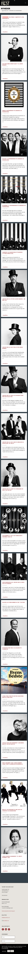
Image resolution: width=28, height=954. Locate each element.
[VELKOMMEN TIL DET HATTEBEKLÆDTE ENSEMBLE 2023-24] (14, 520)
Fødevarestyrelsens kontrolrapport (8, 911)
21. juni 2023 (4, 302)
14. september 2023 (5, 161)
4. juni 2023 (4, 398)
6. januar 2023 (4, 650)
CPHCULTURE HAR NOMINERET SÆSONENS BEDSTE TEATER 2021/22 (13, 743)
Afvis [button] (12, 951)
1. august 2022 (4, 699)
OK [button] (8, 951)
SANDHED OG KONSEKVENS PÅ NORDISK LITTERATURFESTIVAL (12, 253)
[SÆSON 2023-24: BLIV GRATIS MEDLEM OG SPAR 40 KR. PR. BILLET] (14, 426)
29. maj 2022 (4, 812)
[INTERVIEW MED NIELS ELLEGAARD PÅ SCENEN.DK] (14, 632)
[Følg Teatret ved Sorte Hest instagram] (9, 929)
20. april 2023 (4, 604)
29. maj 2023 (4, 445)
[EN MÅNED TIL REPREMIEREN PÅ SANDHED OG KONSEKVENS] (14, 190)
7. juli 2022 (4, 745)
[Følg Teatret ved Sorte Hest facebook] (3, 929)
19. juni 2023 (4, 350)
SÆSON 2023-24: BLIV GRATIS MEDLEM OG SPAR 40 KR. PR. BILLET (13, 442)
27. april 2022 (4, 859)
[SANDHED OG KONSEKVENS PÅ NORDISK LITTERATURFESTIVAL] (14, 236)
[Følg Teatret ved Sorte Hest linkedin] (6, 929)
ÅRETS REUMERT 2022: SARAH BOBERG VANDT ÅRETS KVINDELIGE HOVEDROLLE (12, 763)
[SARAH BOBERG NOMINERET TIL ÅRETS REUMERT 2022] (14, 840)
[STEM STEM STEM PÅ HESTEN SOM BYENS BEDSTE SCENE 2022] (14, 680)
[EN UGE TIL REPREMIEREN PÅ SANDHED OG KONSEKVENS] (14, 143)
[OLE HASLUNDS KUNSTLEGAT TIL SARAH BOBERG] (14, 48)
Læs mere (4, 951)
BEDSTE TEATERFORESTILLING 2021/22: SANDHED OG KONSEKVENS (12, 810)
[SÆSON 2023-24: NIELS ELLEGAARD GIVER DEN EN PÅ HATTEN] (14, 379)
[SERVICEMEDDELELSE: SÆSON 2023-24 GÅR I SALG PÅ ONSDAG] (14, 566)
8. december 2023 (5, 66)
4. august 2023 (4, 255)
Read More (5, 31)
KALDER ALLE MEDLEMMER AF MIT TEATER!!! (13, 602)
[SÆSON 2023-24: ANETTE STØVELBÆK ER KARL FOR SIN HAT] (14, 473)
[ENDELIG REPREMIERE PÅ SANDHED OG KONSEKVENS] (14, 95)
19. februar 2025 (4, 20)
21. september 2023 (5, 113)
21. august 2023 (4, 208)
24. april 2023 (4, 585)
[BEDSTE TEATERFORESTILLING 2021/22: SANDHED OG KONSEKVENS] (14, 794)
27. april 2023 (4, 538)
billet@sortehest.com (6, 917)
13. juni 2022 (4, 765)
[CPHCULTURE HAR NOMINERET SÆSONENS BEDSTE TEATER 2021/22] (14, 727)
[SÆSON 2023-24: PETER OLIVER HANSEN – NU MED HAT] (14, 283)
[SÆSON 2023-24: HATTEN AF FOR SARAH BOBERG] (14, 331)
